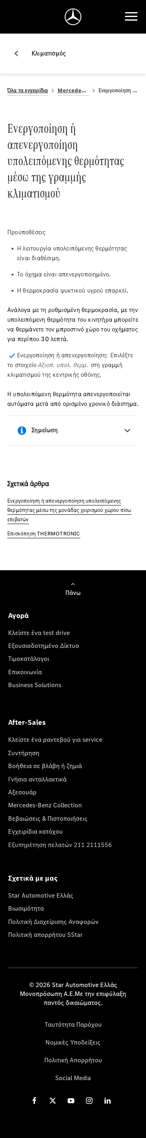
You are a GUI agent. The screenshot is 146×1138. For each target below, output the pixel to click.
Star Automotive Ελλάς (40, 895)
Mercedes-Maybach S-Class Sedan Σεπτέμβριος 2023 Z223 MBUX (73, 90)
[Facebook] (34, 1101)
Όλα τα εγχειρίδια (27, 90)
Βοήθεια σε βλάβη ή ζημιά (45, 766)
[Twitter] (53, 1101)
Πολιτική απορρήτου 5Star (45, 934)
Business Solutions (34, 685)
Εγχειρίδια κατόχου (35, 831)
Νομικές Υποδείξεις (73, 1042)
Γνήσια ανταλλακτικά (37, 779)
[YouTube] (71, 1101)
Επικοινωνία (25, 672)
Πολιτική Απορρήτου (73, 1060)
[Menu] (131, 17)
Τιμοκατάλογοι (28, 658)
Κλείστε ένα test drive (39, 632)
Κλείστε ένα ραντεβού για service (55, 739)
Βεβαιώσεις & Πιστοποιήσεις (48, 818)
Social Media (73, 1078)
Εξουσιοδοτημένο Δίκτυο (43, 645)
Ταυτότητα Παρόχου (73, 1024)
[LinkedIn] (107, 1101)
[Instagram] (89, 1101)
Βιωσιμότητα (26, 908)
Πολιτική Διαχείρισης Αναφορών (53, 921)
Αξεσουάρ (22, 792)
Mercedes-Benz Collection (45, 805)
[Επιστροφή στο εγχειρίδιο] (19, 53)
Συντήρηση (23, 753)
